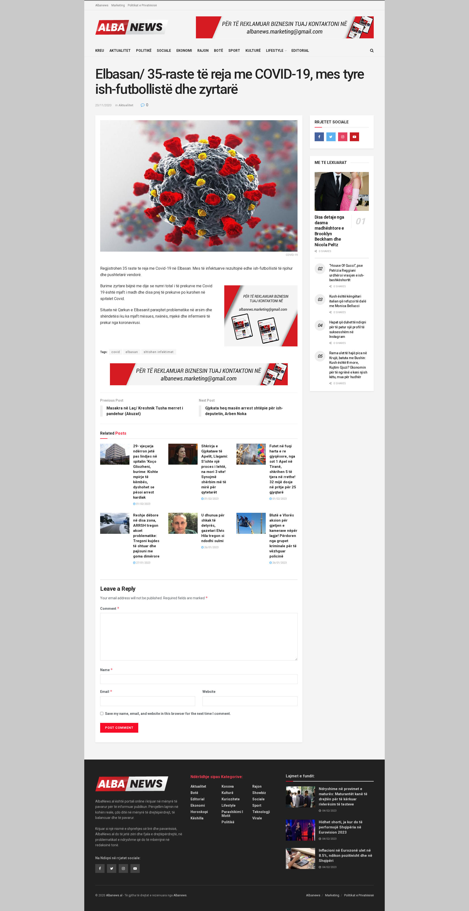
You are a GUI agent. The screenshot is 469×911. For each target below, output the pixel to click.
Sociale (164, 51)
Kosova (228, 786)
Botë (218, 51)
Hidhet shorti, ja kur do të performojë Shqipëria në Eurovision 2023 (340, 827)
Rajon (203, 51)
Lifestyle (274, 51)
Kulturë (253, 51)
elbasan (132, 352)
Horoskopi (199, 812)
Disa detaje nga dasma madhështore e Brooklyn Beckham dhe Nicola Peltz (329, 230)
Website (209, 692)
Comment (109, 608)
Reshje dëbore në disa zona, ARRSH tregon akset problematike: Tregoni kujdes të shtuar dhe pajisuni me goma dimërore (146, 535)
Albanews (101, 5)
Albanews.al (114, 895)
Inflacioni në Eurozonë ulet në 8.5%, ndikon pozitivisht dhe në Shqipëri (345, 855)
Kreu (99, 51)
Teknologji (261, 812)
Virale (257, 818)
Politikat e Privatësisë (142, 5)
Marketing (118, 5)
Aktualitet (120, 51)
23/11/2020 (103, 105)
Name (106, 669)
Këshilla (197, 818)
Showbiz (259, 793)
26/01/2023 (210, 547)
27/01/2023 (142, 562)
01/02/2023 (142, 503)
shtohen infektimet (159, 352)
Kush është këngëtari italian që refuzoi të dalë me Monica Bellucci (347, 301)
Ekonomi (184, 51)
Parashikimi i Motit (232, 814)
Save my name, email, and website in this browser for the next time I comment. (168, 714)
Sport (234, 51)
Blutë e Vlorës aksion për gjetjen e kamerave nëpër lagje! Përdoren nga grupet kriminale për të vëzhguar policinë (283, 535)
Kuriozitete (231, 799)
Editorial (300, 51)
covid (115, 352)
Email (106, 691)
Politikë (143, 51)
